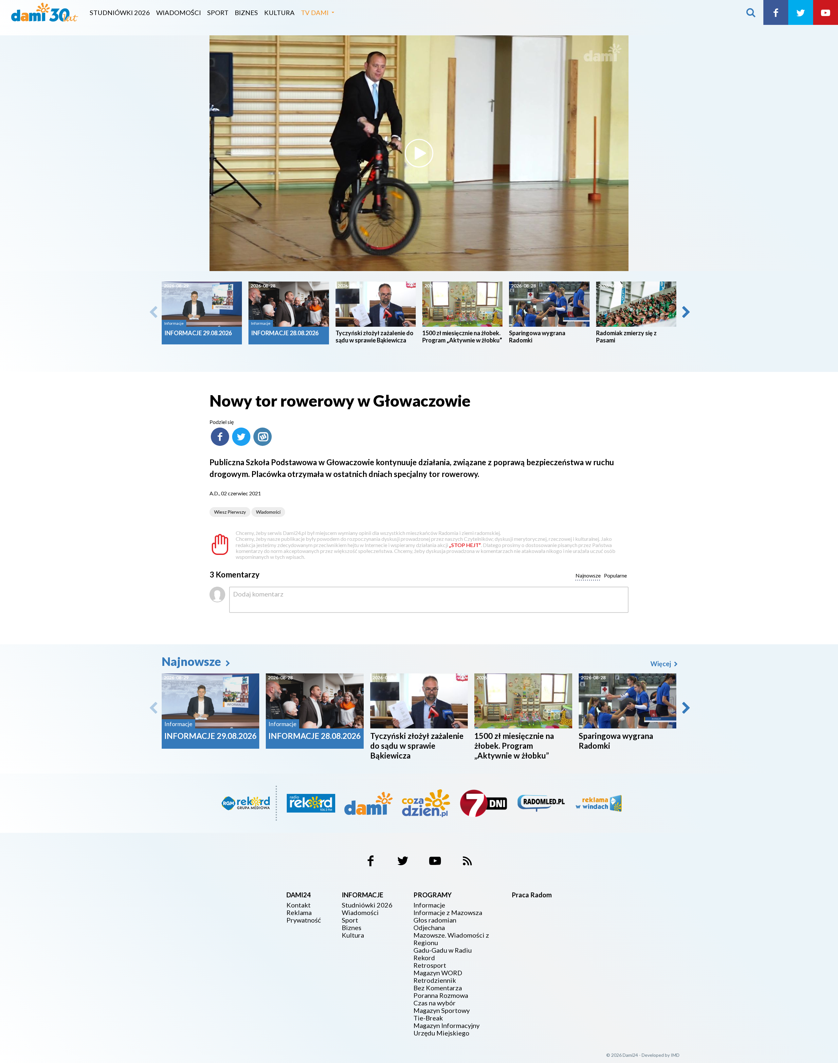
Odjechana (429, 927)
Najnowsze (192, 661)
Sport (217, 12)
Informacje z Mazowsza (447, 912)
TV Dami (315, 12)
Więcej (661, 664)
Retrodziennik (434, 980)
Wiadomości (178, 12)
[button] (685, 312)
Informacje (429, 905)
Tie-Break (428, 1018)
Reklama (299, 912)
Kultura (279, 12)
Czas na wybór (434, 1003)
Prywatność (303, 920)
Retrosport (429, 965)
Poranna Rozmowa (440, 995)
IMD (675, 1055)
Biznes (246, 12)
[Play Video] (419, 153)
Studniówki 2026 (120, 12)
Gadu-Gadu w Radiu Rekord (442, 954)
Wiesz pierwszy (230, 512)
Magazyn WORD (437, 973)
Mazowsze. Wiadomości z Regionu (451, 938)
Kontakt (298, 905)
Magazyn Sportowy (441, 1010)
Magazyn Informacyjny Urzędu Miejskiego (446, 1029)
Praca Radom (532, 895)
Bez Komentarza (437, 988)
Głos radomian (434, 920)
